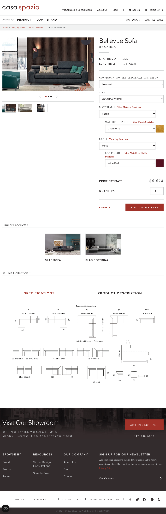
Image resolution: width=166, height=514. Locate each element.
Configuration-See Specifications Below (129, 77)
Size (102, 92)
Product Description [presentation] (120, 293)
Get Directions (144, 424)
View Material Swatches (129, 107)
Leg (113, 139)
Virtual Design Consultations (77, 9)
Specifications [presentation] (39, 293)
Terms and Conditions (104, 499)
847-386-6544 (144, 435)
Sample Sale (154, 19)
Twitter (137, 498)
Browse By (11, 454)
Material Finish (129, 122)
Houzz (159, 498)
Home (5, 27)
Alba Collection (36, 27)
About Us (102, 9)
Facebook (130, 498)
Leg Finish (126, 154)
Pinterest (152, 498)
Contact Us (104, 207)
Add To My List (144, 207)
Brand (52, 19)
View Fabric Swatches (143, 122)
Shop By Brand (18, 27)
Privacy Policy (106, 468)
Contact (68, 476)
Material (120, 107)
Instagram (144, 498)
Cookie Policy (72, 499)
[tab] (39, 293)
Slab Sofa (53, 260)
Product (24, 19)
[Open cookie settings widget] (5, 508)
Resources (42, 454)
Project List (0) (156, 9)
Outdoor (133, 19)
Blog (115, 9)
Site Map (20, 499)
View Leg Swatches (118, 139)
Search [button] (136, 9)
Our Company (76, 454)
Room (39, 19)
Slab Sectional (97, 260)
